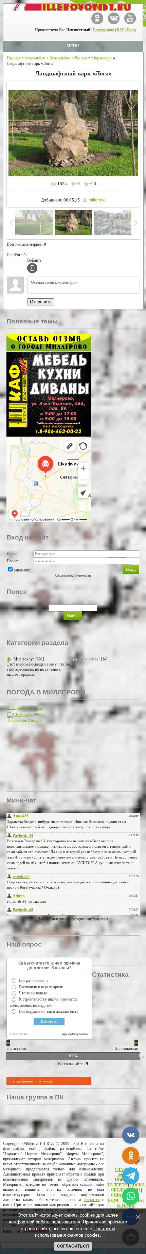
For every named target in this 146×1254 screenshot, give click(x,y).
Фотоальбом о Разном (68, 58)
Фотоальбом (34, 58)
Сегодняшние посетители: (32, 1081)
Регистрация (103, 30)
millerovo (97, 200)
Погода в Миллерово (24, 707)
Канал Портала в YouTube (130, 18)
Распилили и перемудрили (41, 987)
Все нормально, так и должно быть (48, 1011)
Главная (13, 58)
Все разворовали (33, 980)
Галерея (117, 1185)
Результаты (80, 1034)
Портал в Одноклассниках (97, 18)
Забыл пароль (64, 576)
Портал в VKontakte (114, 18)
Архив (66, 1034)
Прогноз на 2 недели (24, 720)
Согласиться (73, 1246)
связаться (92, 1199)
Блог (114, 1200)
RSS (120, 30)
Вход (131, 30)
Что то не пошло (33, 993)
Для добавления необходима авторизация (72, 919)
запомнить (22, 570)
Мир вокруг (101, 58)
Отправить (41, 301)
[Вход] (32, 268)
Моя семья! (90, 659)
